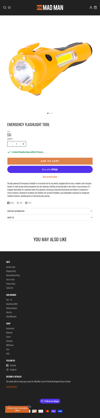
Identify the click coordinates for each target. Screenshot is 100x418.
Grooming (9, 341)
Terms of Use (10, 279)
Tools (8, 353)
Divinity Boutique (11, 308)
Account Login (10, 267)
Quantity (10, 139)
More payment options (50, 176)
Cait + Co (9, 299)
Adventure (9, 332)
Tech (7, 349)
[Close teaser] (28, 406)
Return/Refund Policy (13, 275)
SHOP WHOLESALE (11, 386)
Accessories (10, 328)
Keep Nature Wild (11, 304)
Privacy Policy (10, 283)
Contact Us (9, 288)
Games (8, 336)
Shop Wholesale (11, 316)
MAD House (10, 345)
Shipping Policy (11, 271)
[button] (47, 113)
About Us (9, 312)
